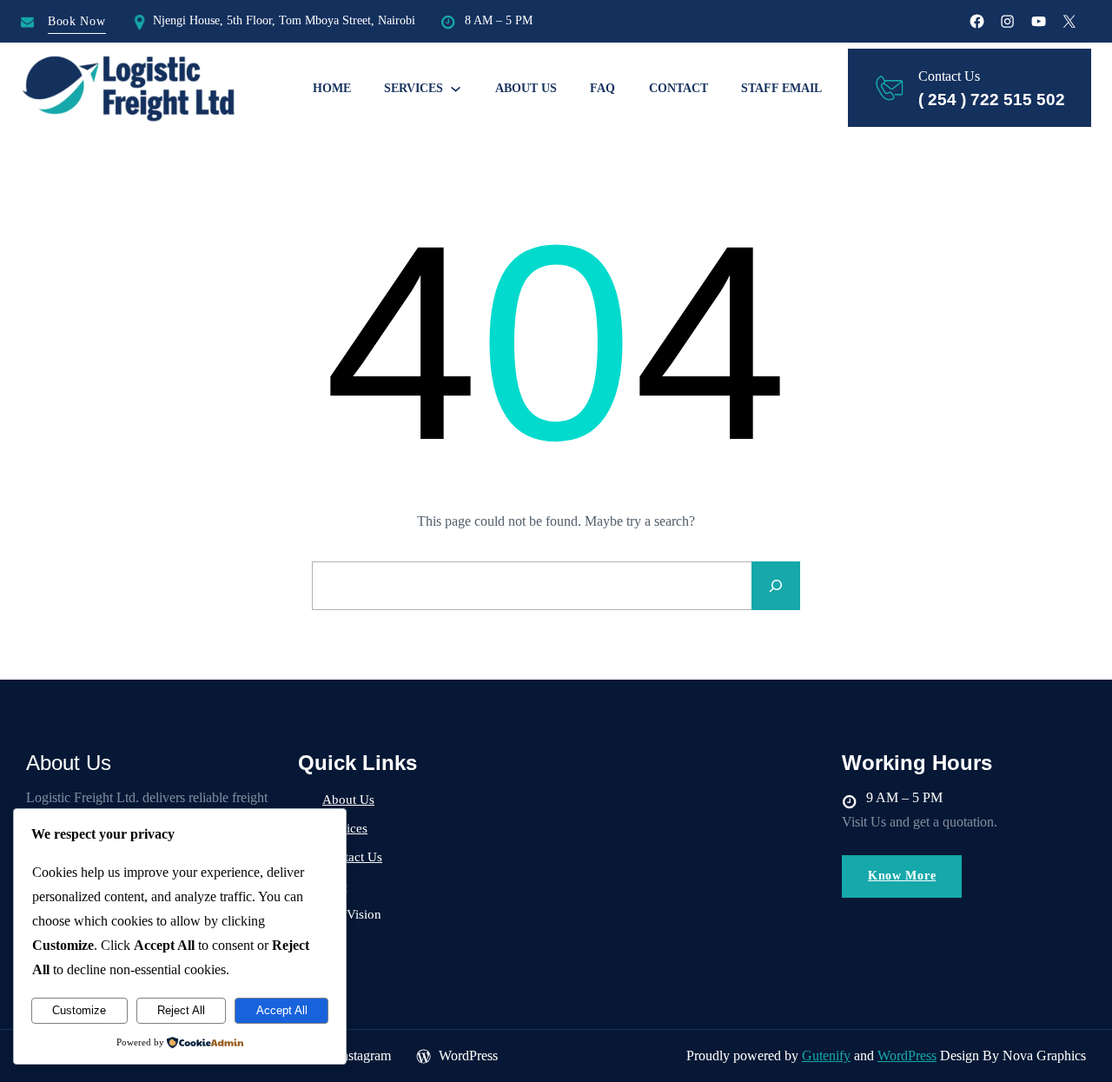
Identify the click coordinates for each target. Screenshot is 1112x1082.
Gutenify (826, 1055)
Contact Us (352, 857)
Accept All (282, 1010)
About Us (348, 800)
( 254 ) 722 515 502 (991, 99)
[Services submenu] (455, 88)
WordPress (907, 1055)
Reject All (181, 1010)
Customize (79, 1010)
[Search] (775, 585)
